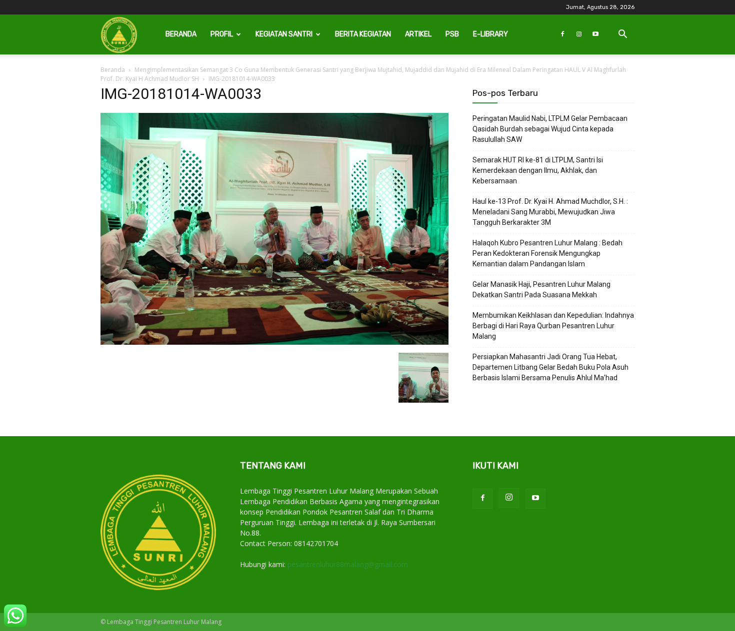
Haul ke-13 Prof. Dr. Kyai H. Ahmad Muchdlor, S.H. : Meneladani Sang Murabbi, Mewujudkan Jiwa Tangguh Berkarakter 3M (550, 211)
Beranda (181, 34)
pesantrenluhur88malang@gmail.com (348, 564)
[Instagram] (579, 34)
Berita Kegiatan (363, 34)
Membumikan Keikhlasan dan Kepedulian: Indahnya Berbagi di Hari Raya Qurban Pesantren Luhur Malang (553, 325)
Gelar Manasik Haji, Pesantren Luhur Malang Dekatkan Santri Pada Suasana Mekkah (541, 289)
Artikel (418, 34)
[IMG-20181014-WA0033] (274, 342)
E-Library (490, 34)
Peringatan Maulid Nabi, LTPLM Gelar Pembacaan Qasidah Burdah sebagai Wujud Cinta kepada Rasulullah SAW (550, 128)
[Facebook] (562, 34)
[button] (622, 35)
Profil (221, 34)
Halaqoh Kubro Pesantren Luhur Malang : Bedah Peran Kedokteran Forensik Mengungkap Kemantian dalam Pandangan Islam (547, 253)
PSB (452, 34)
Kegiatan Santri (284, 34)
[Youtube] (595, 34)
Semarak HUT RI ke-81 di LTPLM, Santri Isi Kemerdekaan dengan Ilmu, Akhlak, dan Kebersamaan (537, 170)
